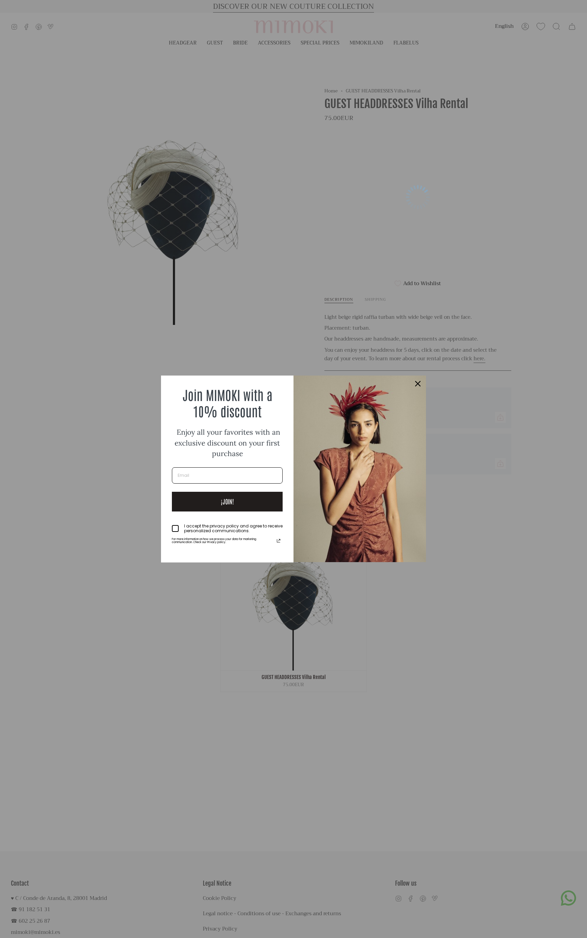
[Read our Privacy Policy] (278, 541)
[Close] (418, 384)
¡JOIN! (227, 501)
